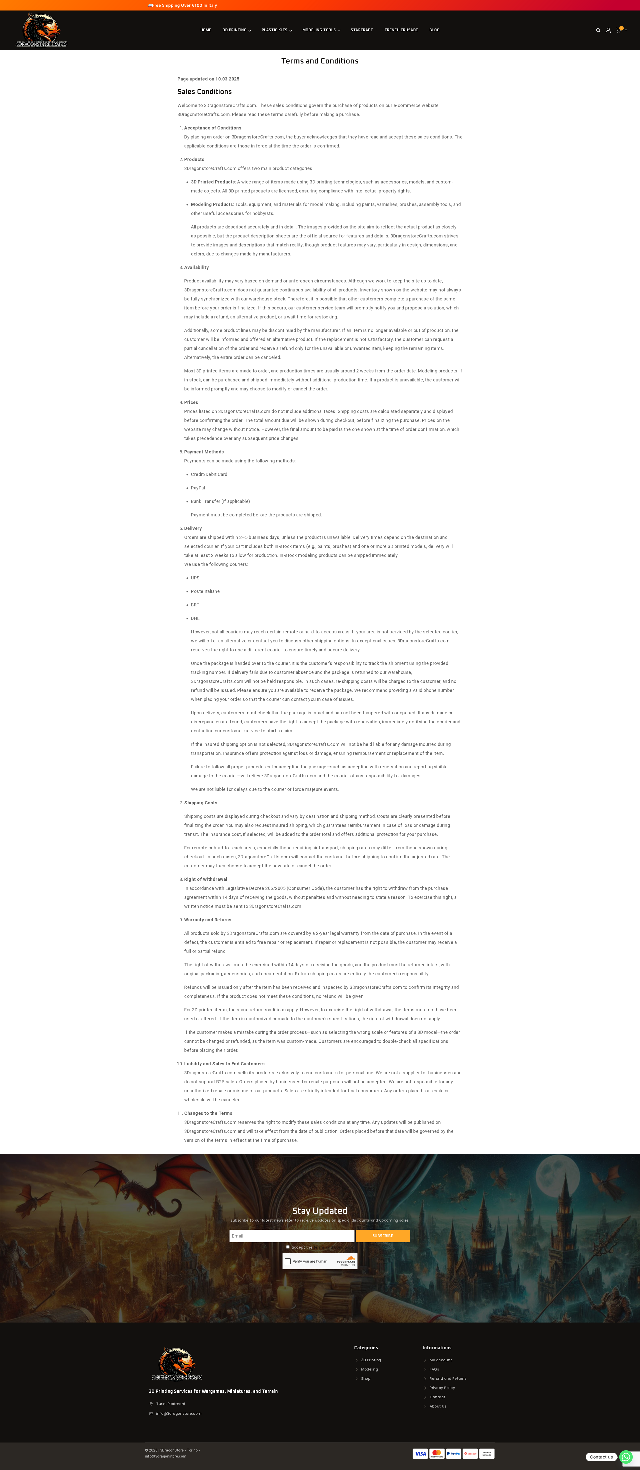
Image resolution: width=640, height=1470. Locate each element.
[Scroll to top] (13, 1454)
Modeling (369, 1369)
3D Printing (371, 1360)
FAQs (434, 1369)
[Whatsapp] (626, 1457)
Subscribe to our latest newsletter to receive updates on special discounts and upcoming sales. (320, 1220)
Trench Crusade (401, 30)
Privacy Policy (442, 1387)
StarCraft (362, 30)
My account (441, 1360)
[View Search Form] (598, 30)
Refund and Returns (448, 1378)
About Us (438, 1406)
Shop (365, 1378)
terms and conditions (334, 1247)
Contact (438, 1397)
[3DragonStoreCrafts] (41, 30)
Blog (435, 30)
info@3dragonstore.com (179, 1413)
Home (206, 30)
